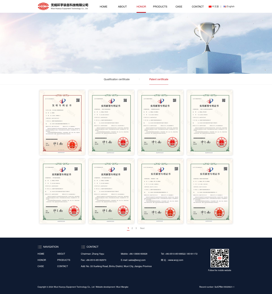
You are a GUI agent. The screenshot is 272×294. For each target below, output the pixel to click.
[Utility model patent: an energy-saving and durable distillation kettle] (62, 191)
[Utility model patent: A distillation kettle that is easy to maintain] (111, 122)
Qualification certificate (117, 79)
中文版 (215, 6)
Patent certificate (158, 79)
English (230, 6)
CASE (179, 6)
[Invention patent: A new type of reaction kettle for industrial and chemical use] (62, 122)
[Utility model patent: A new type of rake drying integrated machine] (160, 191)
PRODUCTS (160, 6)
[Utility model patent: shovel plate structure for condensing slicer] (209, 191)
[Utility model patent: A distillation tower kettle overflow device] (160, 122)
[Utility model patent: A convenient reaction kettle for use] (111, 191)
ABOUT (122, 6)
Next (142, 228)
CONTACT (198, 6)
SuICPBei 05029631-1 (224, 286)
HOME (103, 6)
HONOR (141, 6)
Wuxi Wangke (122, 286)
